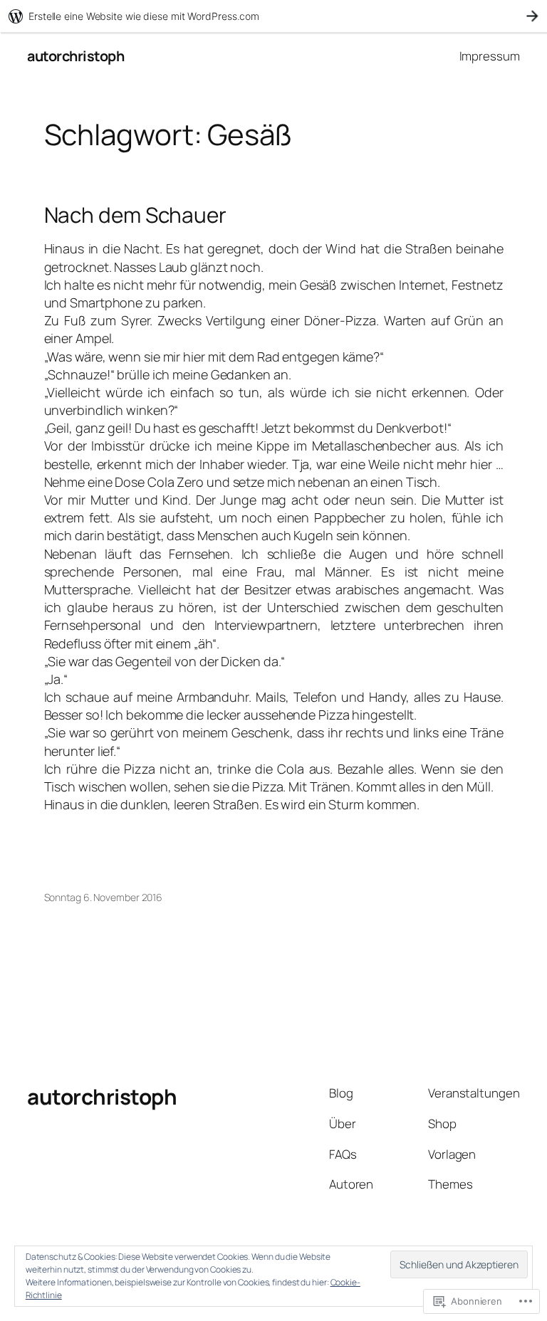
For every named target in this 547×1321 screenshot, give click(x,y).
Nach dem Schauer (135, 214)
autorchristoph (75, 55)
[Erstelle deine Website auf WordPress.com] (273, 16)
